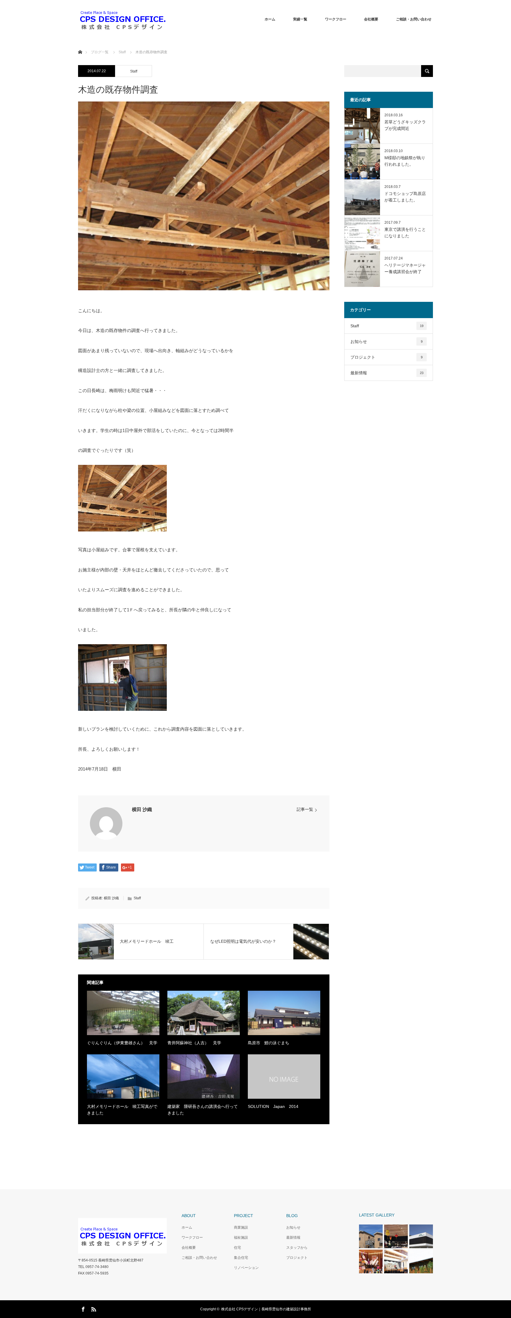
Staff (133, 71)
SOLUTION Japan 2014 (275, 1106)
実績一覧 (300, 19)
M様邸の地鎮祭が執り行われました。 (404, 161)
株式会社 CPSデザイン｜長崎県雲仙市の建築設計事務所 (266, 1309)
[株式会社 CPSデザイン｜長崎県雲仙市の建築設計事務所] (122, 19)
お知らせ (386, 341)
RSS (92, 1308)
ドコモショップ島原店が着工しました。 (405, 196)
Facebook (82, 1308)
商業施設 (241, 1227)
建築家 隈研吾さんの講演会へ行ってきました (202, 1109)
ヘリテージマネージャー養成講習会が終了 (405, 268)
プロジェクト (386, 357)
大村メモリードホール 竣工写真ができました (122, 1109)
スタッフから (297, 1248)
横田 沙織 (142, 809)
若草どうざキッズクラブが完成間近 (405, 125)
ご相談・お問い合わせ (413, 19)
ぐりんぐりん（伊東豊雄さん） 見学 (122, 1042)
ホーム (270, 19)
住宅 (237, 1248)
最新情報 (386, 372)
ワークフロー (335, 19)
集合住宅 (241, 1258)
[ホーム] (80, 45)
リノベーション (246, 1268)
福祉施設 (241, 1237)
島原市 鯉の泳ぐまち (268, 1042)
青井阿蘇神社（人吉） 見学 (194, 1042)
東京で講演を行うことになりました (405, 232)
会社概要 (371, 19)
